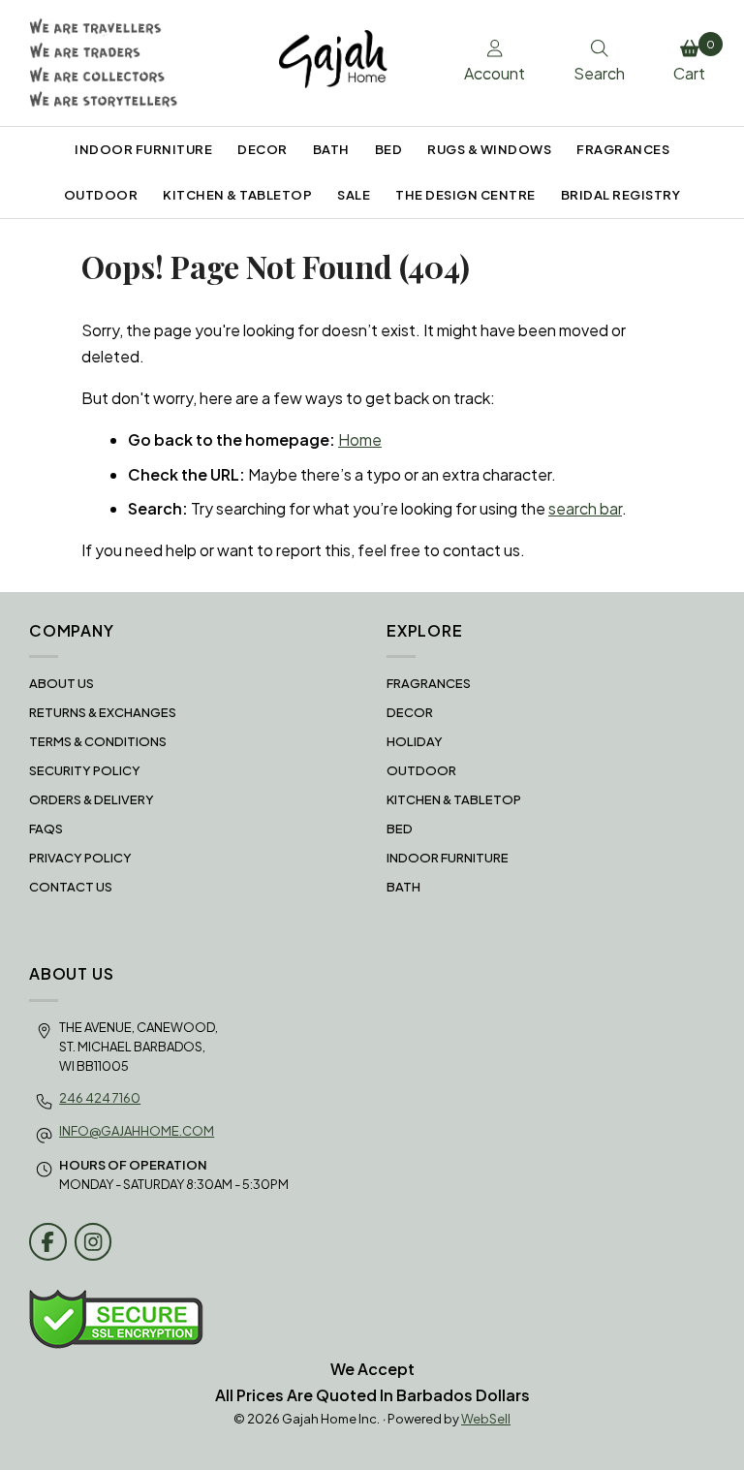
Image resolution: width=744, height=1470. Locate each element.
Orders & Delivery (91, 799)
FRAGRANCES (622, 149)
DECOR (262, 149)
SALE (353, 195)
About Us (61, 683)
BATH (331, 149)
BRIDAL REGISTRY (621, 195)
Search (599, 73)
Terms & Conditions (98, 741)
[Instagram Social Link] (93, 1242)
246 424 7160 (99, 1098)
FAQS (46, 828)
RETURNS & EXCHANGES (102, 712)
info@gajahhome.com (136, 1131)
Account (494, 73)
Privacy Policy (80, 857)
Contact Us (70, 886)
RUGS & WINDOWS (489, 149)
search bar (585, 508)
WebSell (486, 1418)
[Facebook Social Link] (48, 1242)
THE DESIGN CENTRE (465, 195)
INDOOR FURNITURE (143, 149)
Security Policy (84, 770)
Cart (694, 61)
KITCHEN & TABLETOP (237, 195)
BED (389, 149)
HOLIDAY (415, 741)
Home (360, 439)
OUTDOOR (101, 195)
